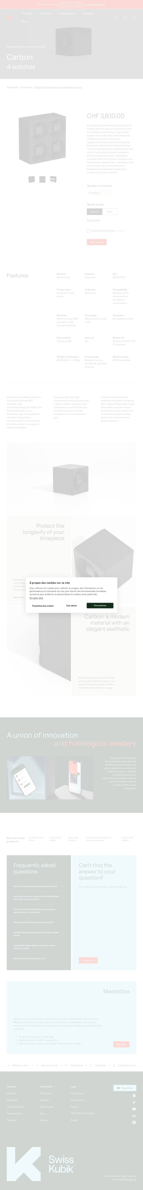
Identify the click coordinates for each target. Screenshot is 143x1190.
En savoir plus (36, 597)
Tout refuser (71, 605)
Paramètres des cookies (42, 606)
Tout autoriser (100, 605)
